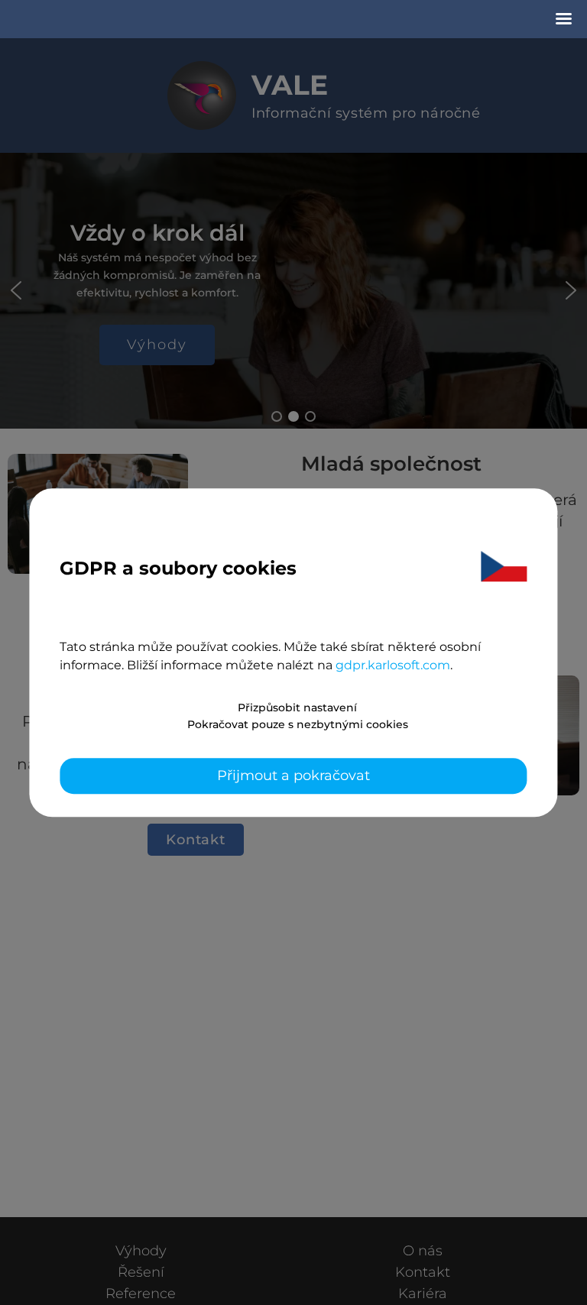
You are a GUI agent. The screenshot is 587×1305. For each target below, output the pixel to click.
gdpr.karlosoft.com (393, 665)
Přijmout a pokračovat (293, 775)
